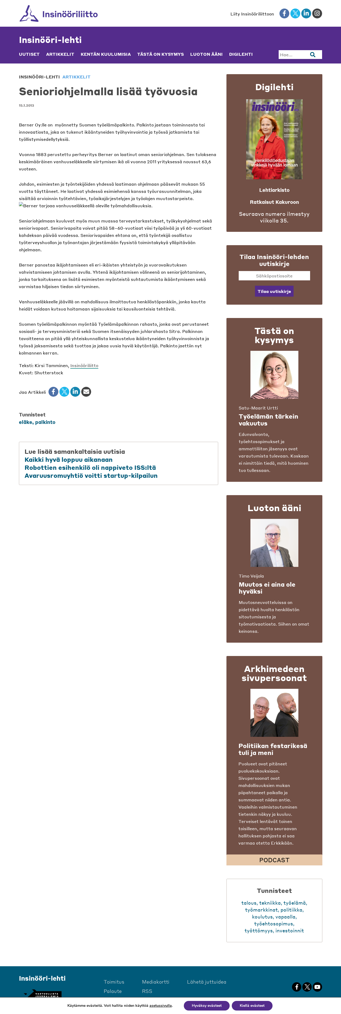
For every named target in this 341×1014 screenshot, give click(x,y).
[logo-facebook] (284, 13)
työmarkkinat (261, 909)
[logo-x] (295, 13)
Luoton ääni (206, 54)
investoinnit (289, 930)
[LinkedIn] (75, 392)
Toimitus (114, 982)
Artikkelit (60, 54)
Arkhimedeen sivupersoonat (274, 673)
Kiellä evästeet (252, 1005)
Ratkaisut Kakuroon (274, 202)
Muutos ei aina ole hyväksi (267, 587)
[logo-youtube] (317, 987)
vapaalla (285, 916)
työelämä (294, 903)
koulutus (262, 916)
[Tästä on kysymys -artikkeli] (274, 375)
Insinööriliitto (84, 365)
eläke (25, 422)
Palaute (113, 991)
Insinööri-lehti (50, 40)
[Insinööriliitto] (59, 13)
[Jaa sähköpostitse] (86, 392)
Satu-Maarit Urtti (258, 408)
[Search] (312, 54)
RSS (147, 991)
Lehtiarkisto (274, 190)
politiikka (291, 909)
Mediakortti (155, 982)
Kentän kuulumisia (106, 54)
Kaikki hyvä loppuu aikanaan (69, 459)
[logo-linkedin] (306, 13)
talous (249, 903)
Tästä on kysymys (160, 54)
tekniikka (270, 903)
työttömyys (259, 930)
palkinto (45, 422)
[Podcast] (274, 713)
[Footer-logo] (42, 994)
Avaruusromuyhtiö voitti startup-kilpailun (91, 475)
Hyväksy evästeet (207, 1005)
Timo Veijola (251, 576)
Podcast (274, 860)
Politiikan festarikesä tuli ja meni (272, 749)
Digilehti (241, 54)
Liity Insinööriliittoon (252, 14)
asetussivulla (160, 1005)
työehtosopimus (273, 923)
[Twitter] (64, 392)
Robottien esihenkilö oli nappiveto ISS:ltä (90, 467)
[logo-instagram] (317, 13)
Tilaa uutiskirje (274, 291)
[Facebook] (53, 392)
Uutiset (29, 54)
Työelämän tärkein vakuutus (268, 419)
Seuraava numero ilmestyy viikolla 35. (274, 217)
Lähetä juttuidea (206, 982)
